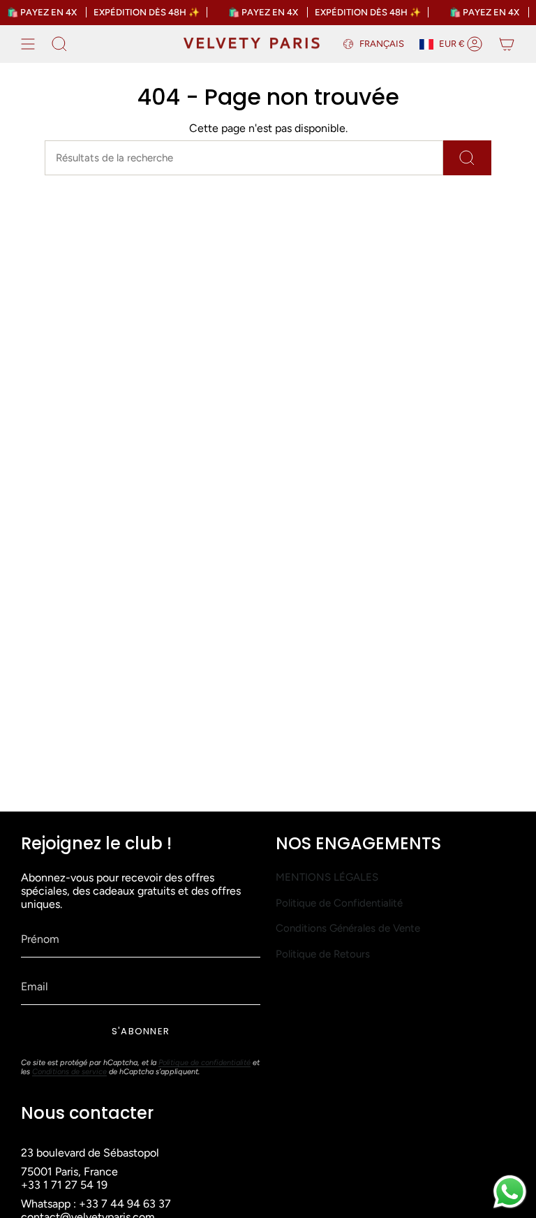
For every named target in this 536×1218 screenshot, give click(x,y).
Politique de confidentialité (204, 1062)
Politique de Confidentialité (339, 903)
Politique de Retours (323, 954)
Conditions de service (69, 1071)
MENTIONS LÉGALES (327, 877)
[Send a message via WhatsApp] (510, 1192)
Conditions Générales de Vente (348, 928)
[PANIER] (507, 44)
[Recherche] (467, 157)
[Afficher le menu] (28, 44)
